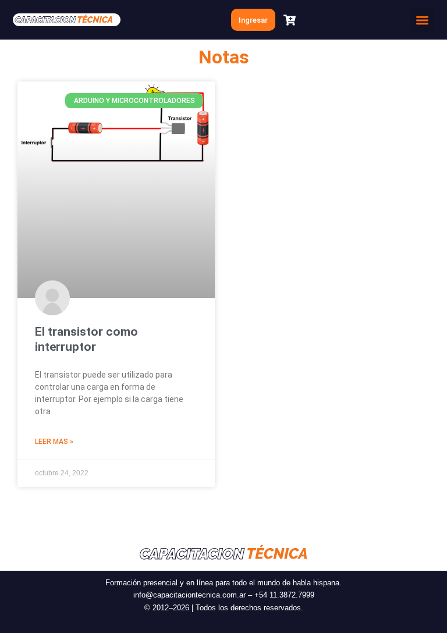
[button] (422, 20)
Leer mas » (54, 442)
